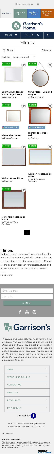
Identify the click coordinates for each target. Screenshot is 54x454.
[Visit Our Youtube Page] (27, 312)
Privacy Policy (14, 426)
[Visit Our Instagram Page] (34, 312)
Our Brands (7, 433)
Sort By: (6, 57)
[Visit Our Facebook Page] (20, 312)
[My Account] (38, 4)
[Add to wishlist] (23, 65)
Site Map (25, 426)
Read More (6, 275)
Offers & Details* (38, 426)
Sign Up (27, 303)
